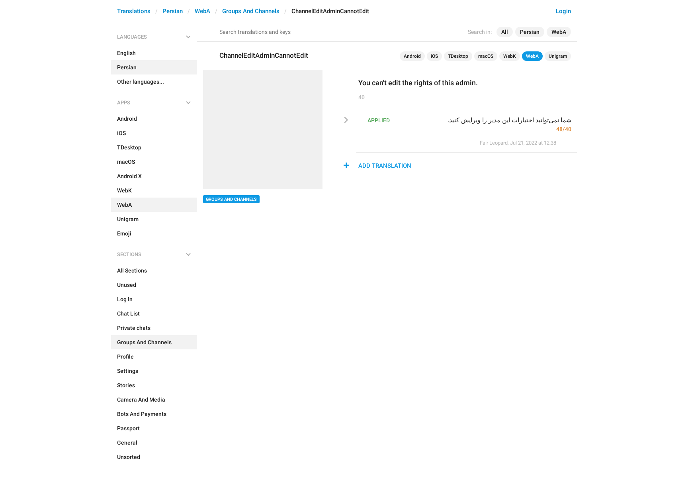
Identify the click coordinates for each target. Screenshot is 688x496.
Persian (172, 11)
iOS (434, 56)
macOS (485, 56)
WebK (509, 56)
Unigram (558, 56)
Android (412, 56)
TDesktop (458, 56)
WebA (202, 11)
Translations (133, 11)
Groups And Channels (251, 11)
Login (563, 11)
